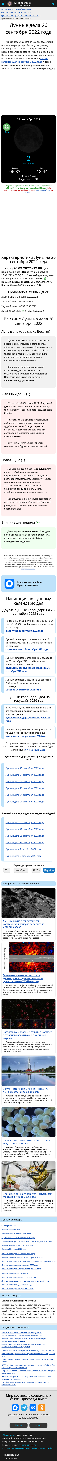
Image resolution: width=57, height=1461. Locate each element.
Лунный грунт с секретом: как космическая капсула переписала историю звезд (24, 1339)
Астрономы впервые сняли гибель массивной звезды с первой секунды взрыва (28, 1372)
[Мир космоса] (10, 3)
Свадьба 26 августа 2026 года (14, 1249)
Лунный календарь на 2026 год (15, 1273)
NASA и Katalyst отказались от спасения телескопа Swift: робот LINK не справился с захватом (28, 1366)
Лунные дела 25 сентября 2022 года (25, 768)
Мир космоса (7, 9)
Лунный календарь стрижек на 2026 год (19, 1277)
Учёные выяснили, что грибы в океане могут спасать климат (28, 1350)
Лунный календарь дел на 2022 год (16, 12)
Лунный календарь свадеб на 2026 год (18, 1288)
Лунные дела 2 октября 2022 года (24, 855)
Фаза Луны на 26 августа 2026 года (16, 1234)
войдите (28, 192)
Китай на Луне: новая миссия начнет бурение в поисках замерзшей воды (26, 1383)
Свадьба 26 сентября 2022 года (23, 689)
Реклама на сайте (45, 1448)
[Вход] (53, 3)
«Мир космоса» (8, 1435)
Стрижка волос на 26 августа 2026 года (18, 1238)
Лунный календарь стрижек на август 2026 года (22, 1257)
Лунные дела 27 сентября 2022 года (25, 822)
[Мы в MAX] (15, 1407)
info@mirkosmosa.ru (27, 1445)
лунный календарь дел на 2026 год (26, 736)
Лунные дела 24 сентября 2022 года (25, 774)
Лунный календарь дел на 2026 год (16, 1285)
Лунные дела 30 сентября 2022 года (25, 842)
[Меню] (3, 3)
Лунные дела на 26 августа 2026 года (17, 1245)
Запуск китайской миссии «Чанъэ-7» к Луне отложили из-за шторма (27, 1360)
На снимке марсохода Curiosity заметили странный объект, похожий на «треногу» (27, 1377)
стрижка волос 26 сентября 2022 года (27, 649)
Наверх (38, 1425)
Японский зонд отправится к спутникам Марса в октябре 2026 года (28, 1354)
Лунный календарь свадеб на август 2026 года (21, 1269)
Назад (18, 1425)
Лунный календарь (23, 9)
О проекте (6, 1448)
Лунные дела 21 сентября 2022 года (25, 794)
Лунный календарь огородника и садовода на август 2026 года (28, 1261)
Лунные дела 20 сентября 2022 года (25, 801)
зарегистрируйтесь (43, 190)
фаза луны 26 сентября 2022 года (24, 630)
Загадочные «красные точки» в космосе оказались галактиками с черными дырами (24, 1345)
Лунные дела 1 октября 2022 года (24, 849)
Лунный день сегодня (11, 1229)
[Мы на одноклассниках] (42, 1407)
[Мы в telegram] (24, 1407)
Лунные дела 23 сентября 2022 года (25, 781)
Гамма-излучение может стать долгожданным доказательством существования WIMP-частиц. (22, 1334)
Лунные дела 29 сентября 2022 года (25, 835)
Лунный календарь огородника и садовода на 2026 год (25, 1281)
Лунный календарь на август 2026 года (18, 1254)
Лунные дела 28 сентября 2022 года (25, 829)
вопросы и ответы (28, 569)
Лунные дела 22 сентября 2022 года (25, 788)
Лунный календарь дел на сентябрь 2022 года (20, 15)
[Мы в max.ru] (28, 588)
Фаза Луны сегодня (10, 1225)
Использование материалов (24, 1448)
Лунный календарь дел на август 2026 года (20, 1265)
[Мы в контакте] (33, 1407)
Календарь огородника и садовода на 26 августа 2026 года (27, 1241)
